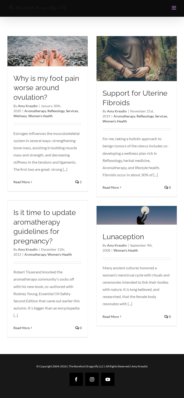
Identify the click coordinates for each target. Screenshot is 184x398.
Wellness (20, 116)
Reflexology (55, 111)
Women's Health (40, 116)
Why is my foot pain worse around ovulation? (46, 87)
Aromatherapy (35, 111)
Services (72, 111)
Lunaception (123, 236)
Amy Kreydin (28, 106)
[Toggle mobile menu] (174, 7)
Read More (21, 182)
